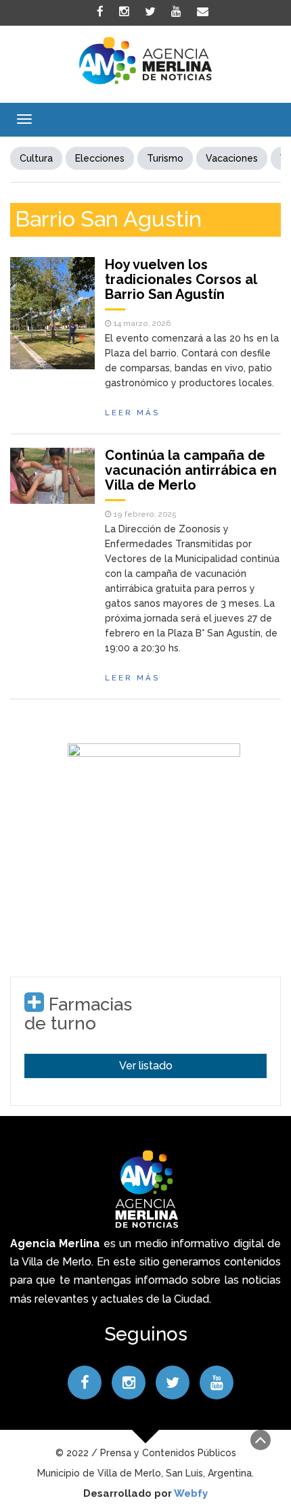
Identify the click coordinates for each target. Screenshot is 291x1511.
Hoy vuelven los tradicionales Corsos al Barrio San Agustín (180, 279)
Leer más (132, 412)
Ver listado (146, 1065)
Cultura (36, 158)
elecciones (100, 158)
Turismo (165, 158)
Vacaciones (232, 158)
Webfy (191, 1493)
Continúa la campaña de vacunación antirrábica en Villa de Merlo (191, 470)
